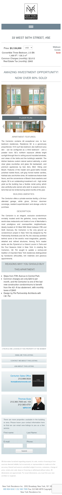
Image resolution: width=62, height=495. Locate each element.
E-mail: (7, 441)
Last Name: (32, 432)
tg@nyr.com (27, 408)
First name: (9, 432)
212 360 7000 (22, 489)
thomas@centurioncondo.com (21, 382)
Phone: (30, 441)
